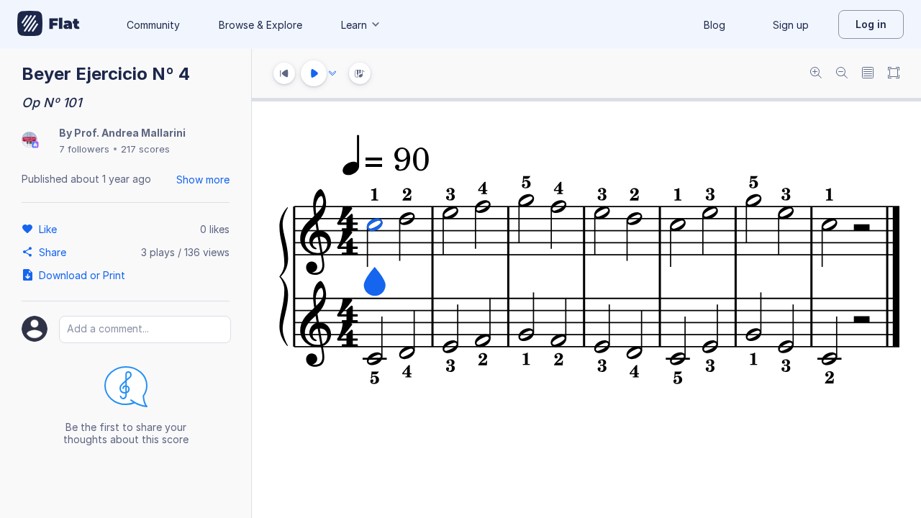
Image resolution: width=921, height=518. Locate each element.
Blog (714, 25)
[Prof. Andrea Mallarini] (30, 140)
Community (153, 25)
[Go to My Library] (48, 24)
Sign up (791, 25)
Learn (354, 25)
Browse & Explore (260, 25)
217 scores (145, 149)
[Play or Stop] (314, 73)
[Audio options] (332, 73)
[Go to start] (284, 73)
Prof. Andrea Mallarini (130, 133)
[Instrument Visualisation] (360, 73)
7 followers (84, 149)
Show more (203, 179)
